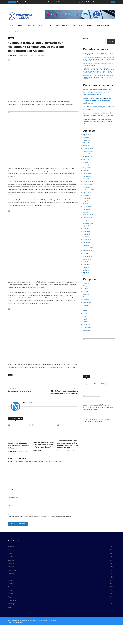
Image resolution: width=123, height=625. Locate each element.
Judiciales (40, 25)
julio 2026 (86, 137)
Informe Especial (102, 25)
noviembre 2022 (88, 251)
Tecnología (86, 330)
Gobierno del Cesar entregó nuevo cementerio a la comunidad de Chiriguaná (97, 92)
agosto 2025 (87, 159)
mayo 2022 (86, 267)
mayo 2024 (86, 201)
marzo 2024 (87, 206)
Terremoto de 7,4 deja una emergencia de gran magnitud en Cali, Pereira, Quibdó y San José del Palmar (98, 77)
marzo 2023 (87, 240)
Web (9, 506)
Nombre (11, 489)
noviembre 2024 (88, 184)
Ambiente (86, 283)
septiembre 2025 (88, 157)
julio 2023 (86, 228)
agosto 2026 (87, 135)
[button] (112, 2)
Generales (20, 25)
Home (10, 32)
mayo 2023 (86, 234)
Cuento (85, 291)
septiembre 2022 (88, 256)
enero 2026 (86, 146)
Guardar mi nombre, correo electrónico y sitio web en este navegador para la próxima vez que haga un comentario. (40, 516)
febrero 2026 (87, 143)
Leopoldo (86, 107)
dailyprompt (87, 384)
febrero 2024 (87, 209)
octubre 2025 (87, 154)
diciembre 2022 (88, 248)
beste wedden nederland (91, 113)
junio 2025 (86, 165)
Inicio (11, 25)
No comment (40, 55)
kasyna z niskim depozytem (93, 98)
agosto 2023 (87, 226)
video (86, 388)
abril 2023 (86, 237)
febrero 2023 (87, 242)
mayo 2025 (86, 168)
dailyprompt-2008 (99, 384)
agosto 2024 (87, 192)
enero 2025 (86, 179)
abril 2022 (86, 270)
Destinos (86, 297)
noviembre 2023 (88, 217)
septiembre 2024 (88, 190)
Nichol (85, 119)
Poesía (85, 319)
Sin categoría (87, 327)
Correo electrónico (14, 497)
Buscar (85, 38)
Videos (85, 333)
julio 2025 (86, 162)
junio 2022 (86, 264)
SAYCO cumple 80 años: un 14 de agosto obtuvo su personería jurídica (98, 64)
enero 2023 (86, 245)
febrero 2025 (87, 176)
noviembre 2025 (88, 151)
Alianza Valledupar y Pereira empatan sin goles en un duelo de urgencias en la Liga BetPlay (98, 54)
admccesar (13, 55)
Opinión (90, 25)
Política (30, 25)
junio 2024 (86, 198)
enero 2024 (86, 212)
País (74, 25)
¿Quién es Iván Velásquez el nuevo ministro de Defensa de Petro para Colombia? (43, 445)
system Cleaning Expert (91, 89)
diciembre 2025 (88, 148)
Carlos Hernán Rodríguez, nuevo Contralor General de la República (18, 446)
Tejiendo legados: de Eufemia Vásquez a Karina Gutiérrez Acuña (97, 100)
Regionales (86, 324)
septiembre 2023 (88, 223)
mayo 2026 (86, 140)
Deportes (65, 25)
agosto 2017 (87, 273)
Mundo (81, 25)
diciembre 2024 (88, 181)
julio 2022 (86, 262)
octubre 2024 (87, 187)
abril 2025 (86, 170)
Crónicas (86, 289)
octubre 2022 (87, 253)
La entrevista (87, 308)
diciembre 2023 (88, 215)
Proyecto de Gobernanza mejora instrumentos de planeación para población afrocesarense (98, 121)
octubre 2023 (87, 220)
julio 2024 (86, 195)
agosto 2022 (87, 259)
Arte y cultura (53, 25)
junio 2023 (86, 231)
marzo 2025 (87, 173)
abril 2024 (86, 204)
